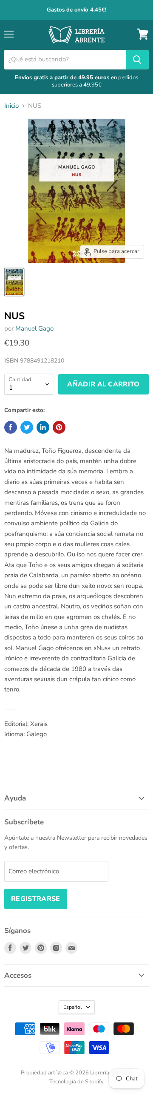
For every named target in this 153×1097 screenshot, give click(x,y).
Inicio (11, 105)
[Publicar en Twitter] (26, 427)
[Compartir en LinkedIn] (43, 427)
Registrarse (35, 899)
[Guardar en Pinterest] (59, 427)
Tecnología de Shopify (76, 1081)
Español (72, 1007)
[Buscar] (137, 59)
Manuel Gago (34, 328)
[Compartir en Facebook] (10, 427)
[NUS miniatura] (14, 282)
